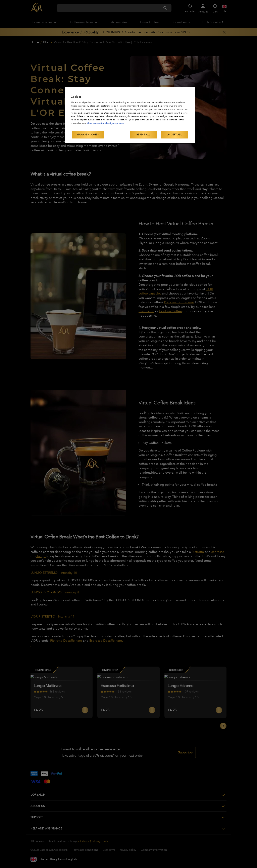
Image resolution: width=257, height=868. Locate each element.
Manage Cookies (88, 134)
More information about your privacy (105, 123)
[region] (130, 115)
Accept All (174, 134)
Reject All (143, 134)
